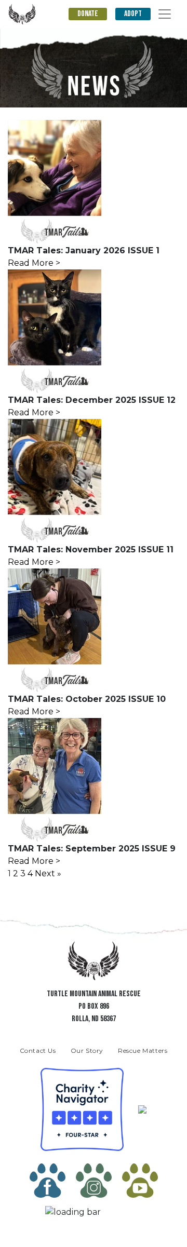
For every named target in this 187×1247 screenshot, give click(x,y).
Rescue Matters (142, 1050)
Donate (87, 14)
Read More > (34, 263)
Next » (48, 873)
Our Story (87, 1050)
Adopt (133, 14)
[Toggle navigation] (165, 14)
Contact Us (38, 1050)
